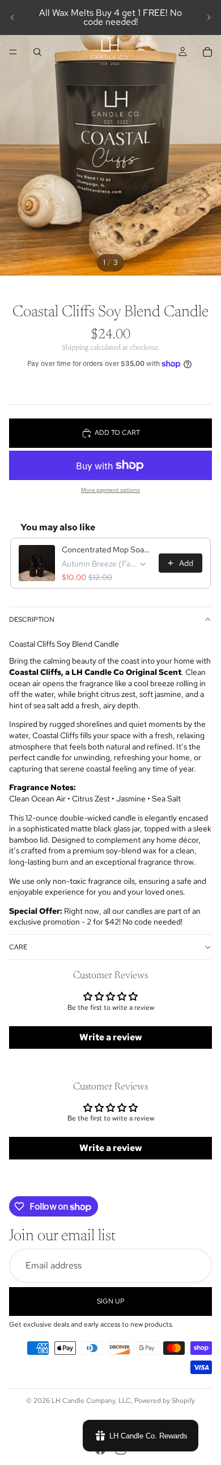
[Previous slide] (12, 17)
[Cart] (207, 52)
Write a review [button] (110, 1037)
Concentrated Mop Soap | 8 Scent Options (107, 549)
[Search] (37, 52)
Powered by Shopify (164, 1400)
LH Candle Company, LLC (91, 1400)
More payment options (110, 490)
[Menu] (13, 52)
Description (31, 619)
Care (18, 947)
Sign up (111, 1300)
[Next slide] (208, 17)
